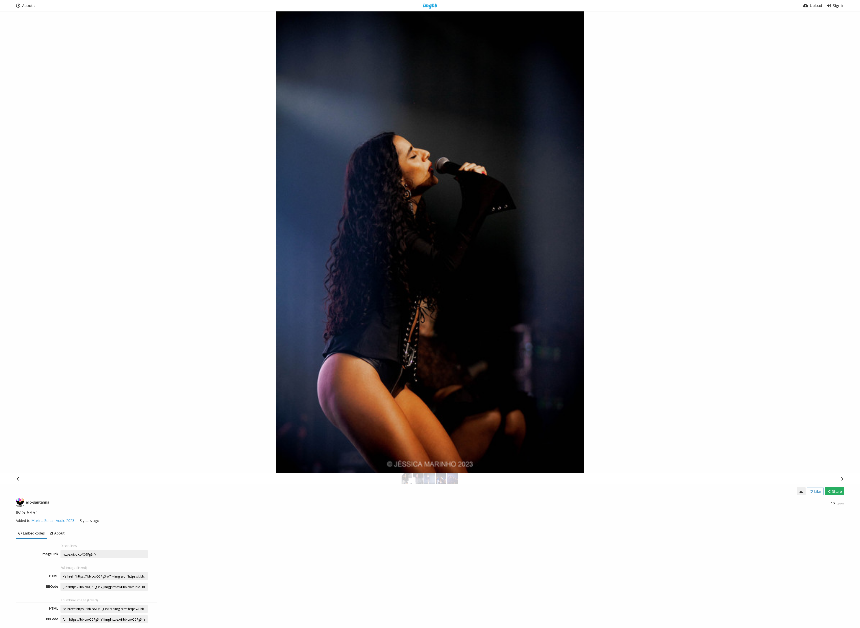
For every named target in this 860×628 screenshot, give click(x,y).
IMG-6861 (27, 512)
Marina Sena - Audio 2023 (52, 520)
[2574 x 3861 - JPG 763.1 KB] (801, 491)
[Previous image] (17, 478)
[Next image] (842, 478)
